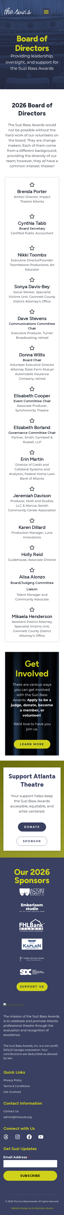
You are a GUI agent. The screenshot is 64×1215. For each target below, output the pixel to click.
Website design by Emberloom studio (32, 1208)
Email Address (16, 1157)
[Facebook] (29, 1136)
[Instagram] (17, 1136)
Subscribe (30, 1176)
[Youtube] (40, 1136)
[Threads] (6, 1136)
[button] (46, 12)
